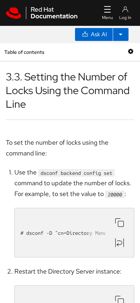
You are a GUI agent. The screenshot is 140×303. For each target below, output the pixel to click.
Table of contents (24, 51)
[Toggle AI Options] (121, 34)
